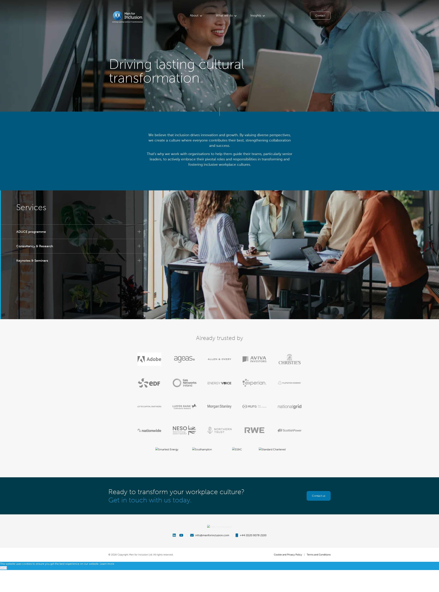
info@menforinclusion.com (212, 535)
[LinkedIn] (176, 535)
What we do (224, 15)
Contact (320, 15)
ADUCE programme (31, 232)
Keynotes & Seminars (32, 261)
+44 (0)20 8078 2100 (252, 535)
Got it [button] (3, 568)
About (194, 15)
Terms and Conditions (319, 554)
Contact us (318, 495)
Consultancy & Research (34, 246)
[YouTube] (181, 535)
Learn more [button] (107, 563)
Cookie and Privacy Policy (288, 554)
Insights (255, 15)
